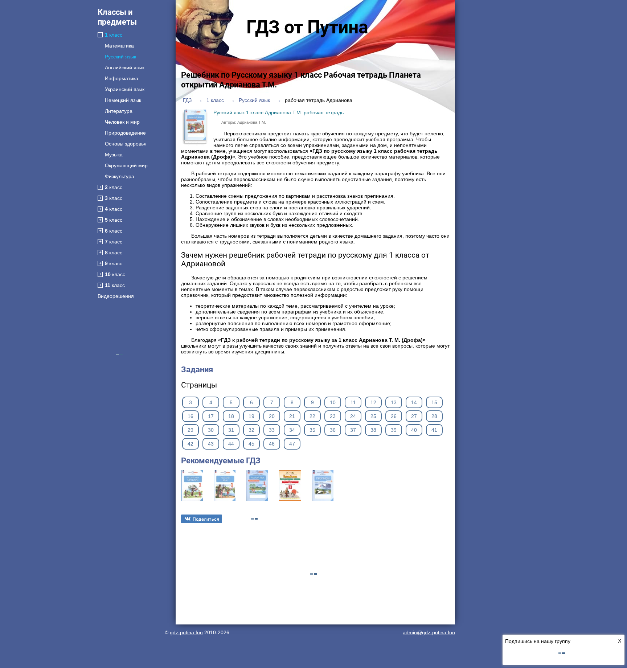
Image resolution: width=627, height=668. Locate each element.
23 (333, 416)
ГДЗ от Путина (307, 27)
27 (414, 416)
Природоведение (125, 133)
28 (434, 416)
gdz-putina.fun (186, 632)
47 (292, 444)
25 (373, 416)
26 (394, 416)
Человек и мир (122, 122)
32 (251, 430)
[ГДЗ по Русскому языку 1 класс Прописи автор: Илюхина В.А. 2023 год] (322, 499)
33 (272, 430)
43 (211, 444)
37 (353, 430)
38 (373, 430)
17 (211, 416)
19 (251, 416)
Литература (118, 111)
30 (211, 430)
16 (190, 416)
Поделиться (206, 519)
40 (414, 430)
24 (353, 416)
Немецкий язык (123, 100)
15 (434, 402)
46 (272, 444)
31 (231, 430)
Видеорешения (116, 296)
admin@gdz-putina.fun (429, 632)
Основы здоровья (126, 144)
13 (394, 402)
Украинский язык (124, 89)
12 (373, 402)
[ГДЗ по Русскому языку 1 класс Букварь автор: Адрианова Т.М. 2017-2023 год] (192, 499)
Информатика (121, 78)
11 (353, 402)
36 (333, 430)
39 (394, 430)
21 (292, 416)
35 (312, 430)
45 (251, 444)
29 (190, 430)
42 (190, 444)
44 (231, 444)
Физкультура (119, 176)
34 (292, 430)
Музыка (114, 154)
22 (312, 416)
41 (434, 430)
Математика (119, 46)
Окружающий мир (126, 165)
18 (231, 416)
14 (414, 402)
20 (272, 416)
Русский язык (120, 57)
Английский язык (124, 67)
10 (333, 402)
